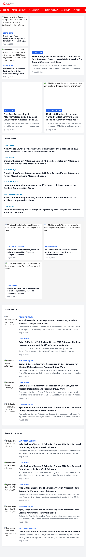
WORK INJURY (34, 10)
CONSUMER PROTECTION (70, 10)
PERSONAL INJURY (19, 10)
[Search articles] (83, 3)
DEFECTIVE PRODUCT (50, 10)
